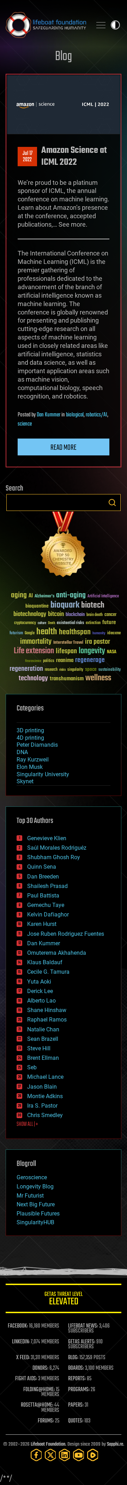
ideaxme (114, 633)
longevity (92, 651)
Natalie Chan (43, 1029)
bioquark (64, 605)
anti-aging (71, 595)
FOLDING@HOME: (39, 1389)
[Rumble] (92, 1455)
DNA (22, 752)
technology (33, 679)
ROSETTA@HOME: (37, 1405)
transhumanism (67, 678)
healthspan (75, 632)
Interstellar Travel (68, 643)
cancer (110, 615)
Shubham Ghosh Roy (53, 857)
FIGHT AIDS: (26, 1378)
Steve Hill (38, 1048)
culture (42, 623)
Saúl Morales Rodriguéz (56, 847)
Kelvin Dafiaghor (48, 914)
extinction (93, 623)
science (25, 424)
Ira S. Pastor (42, 1105)
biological (75, 415)
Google (30, 633)
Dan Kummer (48, 415)
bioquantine (37, 606)
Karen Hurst (41, 924)
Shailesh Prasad (47, 886)
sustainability (109, 670)
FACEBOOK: (18, 1326)
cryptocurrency (25, 623)
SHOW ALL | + (27, 1124)
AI (31, 596)
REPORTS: (77, 1378)
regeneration (26, 669)
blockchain (75, 615)
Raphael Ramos (47, 1019)
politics (48, 661)
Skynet (25, 781)
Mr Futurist (30, 1195)
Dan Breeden (43, 876)
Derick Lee (40, 991)
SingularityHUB (35, 1222)
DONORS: (40, 1368)
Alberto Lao (41, 1000)
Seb (32, 1067)
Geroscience (32, 1177)
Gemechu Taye (45, 905)
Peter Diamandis (37, 744)
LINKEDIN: (21, 1342)
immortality (36, 641)
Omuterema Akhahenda (56, 952)
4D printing (30, 737)
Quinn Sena (41, 866)
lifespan (66, 651)
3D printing (30, 730)
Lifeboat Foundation (48, 1444)
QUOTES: (75, 1421)
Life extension (34, 651)
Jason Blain (42, 1086)
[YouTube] (78, 1455)
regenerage (90, 660)
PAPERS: (76, 1405)
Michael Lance (45, 1077)
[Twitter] (50, 1455)
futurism (16, 633)
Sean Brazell (42, 1039)
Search (112, 502)
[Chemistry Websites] (63, 546)
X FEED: (23, 1357)
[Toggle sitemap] (100, 25)
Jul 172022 (27, 156)
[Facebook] (36, 1455)
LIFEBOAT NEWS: (83, 1326)
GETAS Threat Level (63, 1299)
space (91, 669)
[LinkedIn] (64, 1455)
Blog (63, 57)
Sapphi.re (115, 1444)
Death (51, 623)
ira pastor (97, 642)
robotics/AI (96, 415)
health (46, 632)
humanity (98, 633)
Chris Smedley (45, 1115)
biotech (92, 605)
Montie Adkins (45, 1096)
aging (19, 595)
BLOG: (73, 1357)
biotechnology (29, 614)
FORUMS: (46, 1421)
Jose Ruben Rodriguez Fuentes (65, 933)
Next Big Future (36, 1204)
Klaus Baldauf (44, 962)
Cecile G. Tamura (48, 971)
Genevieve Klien (46, 838)
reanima (64, 660)
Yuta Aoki (39, 981)
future (109, 622)
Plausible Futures (38, 1213)
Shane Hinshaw (46, 1010)
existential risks (70, 623)
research (51, 670)
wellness (98, 678)
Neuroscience (33, 661)
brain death (94, 615)
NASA (111, 652)
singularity (75, 670)
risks (62, 670)
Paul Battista (43, 895)
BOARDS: (76, 1368)
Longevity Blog (35, 1186)
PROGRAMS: (79, 1389)
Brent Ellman (43, 1058)
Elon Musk (30, 767)
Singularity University (43, 774)
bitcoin (56, 614)
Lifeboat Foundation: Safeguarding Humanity (46, 25)
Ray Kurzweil (33, 759)
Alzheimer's (44, 596)
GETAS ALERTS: (81, 1342)
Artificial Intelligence (103, 596)
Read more (63, 448)
